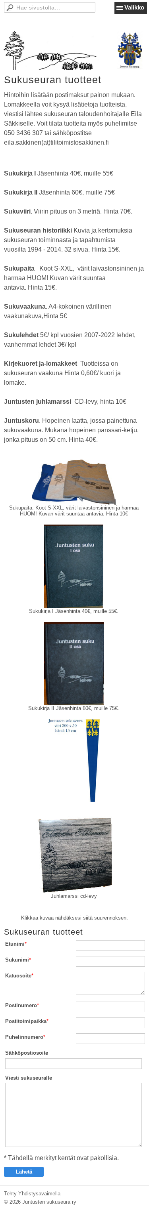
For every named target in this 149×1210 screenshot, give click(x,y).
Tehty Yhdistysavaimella (32, 1194)
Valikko (134, 7)
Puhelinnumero (24, 1037)
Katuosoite (18, 976)
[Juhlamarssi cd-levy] (73, 851)
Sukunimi (17, 960)
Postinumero (21, 1005)
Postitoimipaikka (25, 1021)
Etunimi (15, 944)
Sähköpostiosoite (26, 1053)
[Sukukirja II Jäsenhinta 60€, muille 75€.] (73, 663)
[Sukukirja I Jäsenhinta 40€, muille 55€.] (73, 566)
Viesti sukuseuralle (28, 1078)
